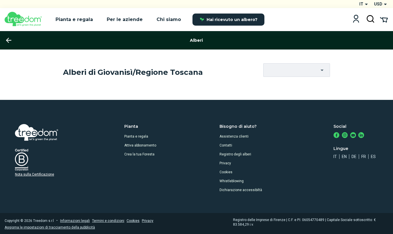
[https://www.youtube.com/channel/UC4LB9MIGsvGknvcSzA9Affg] (353, 135)
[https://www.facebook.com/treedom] (336, 135)
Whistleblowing (232, 181)
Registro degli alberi (235, 154)
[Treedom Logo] (25, 19)
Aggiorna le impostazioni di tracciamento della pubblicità (50, 227)
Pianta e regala (136, 136)
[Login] (356, 19)
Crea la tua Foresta (139, 154)
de (354, 156)
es (373, 156)
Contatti (226, 145)
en (344, 156)
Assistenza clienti (234, 136)
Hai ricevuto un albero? (232, 19)
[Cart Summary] (383, 19)
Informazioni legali (75, 221)
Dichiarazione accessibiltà (241, 190)
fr (363, 156)
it (335, 156)
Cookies (226, 172)
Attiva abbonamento (140, 145)
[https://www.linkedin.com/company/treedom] (361, 135)
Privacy (225, 163)
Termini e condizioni (108, 221)
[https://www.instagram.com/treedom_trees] (345, 135)
